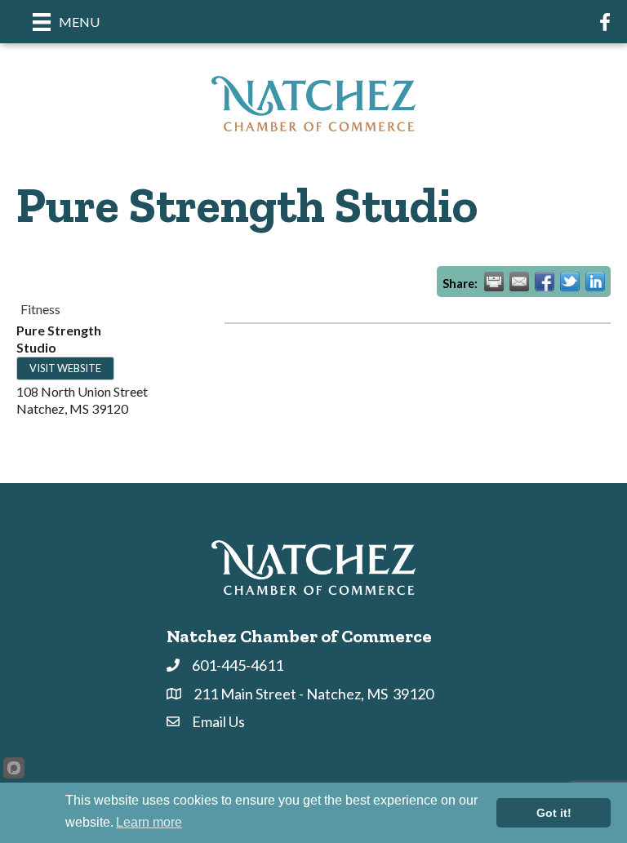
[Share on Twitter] (570, 281)
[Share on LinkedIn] (595, 281)
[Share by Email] (519, 281)
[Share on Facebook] (544, 281)
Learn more (149, 822)
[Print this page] (494, 281)
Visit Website (65, 368)
